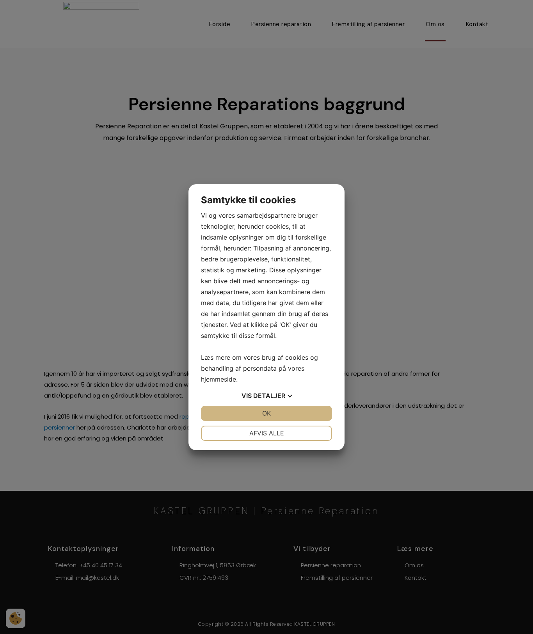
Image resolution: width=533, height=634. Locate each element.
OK (266, 413)
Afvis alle (266, 433)
